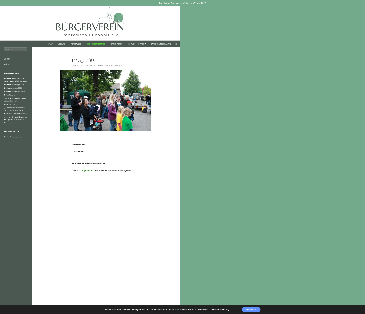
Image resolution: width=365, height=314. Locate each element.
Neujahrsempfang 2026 (13, 88)
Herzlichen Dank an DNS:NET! (15, 114)
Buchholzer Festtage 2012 (112, 66)
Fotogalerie (76, 44)
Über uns (61, 44)
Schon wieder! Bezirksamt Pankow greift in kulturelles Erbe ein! (15, 119)
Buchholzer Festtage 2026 (14, 84)
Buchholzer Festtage (96, 44)
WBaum (51, 44)
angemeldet (87, 170)
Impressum (142, 44)
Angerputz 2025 (10, 104)
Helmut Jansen (9, 95)
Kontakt (130, 44)
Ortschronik (116, 44)
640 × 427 (92, 66)
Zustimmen (251, 309)
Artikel (6, 64)
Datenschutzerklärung (161, 44)
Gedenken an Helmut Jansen (14, 91)
